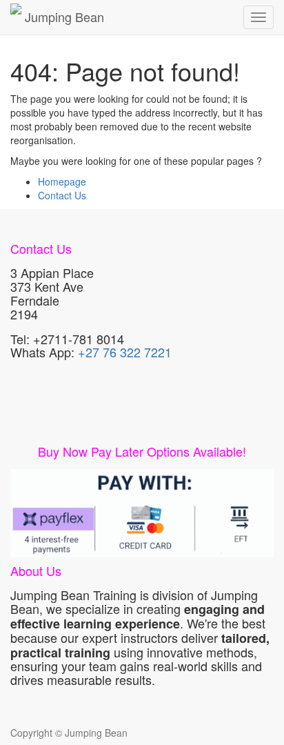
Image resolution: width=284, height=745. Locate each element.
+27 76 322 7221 (125, 352)
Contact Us (62, 195)
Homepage (62, 181)
